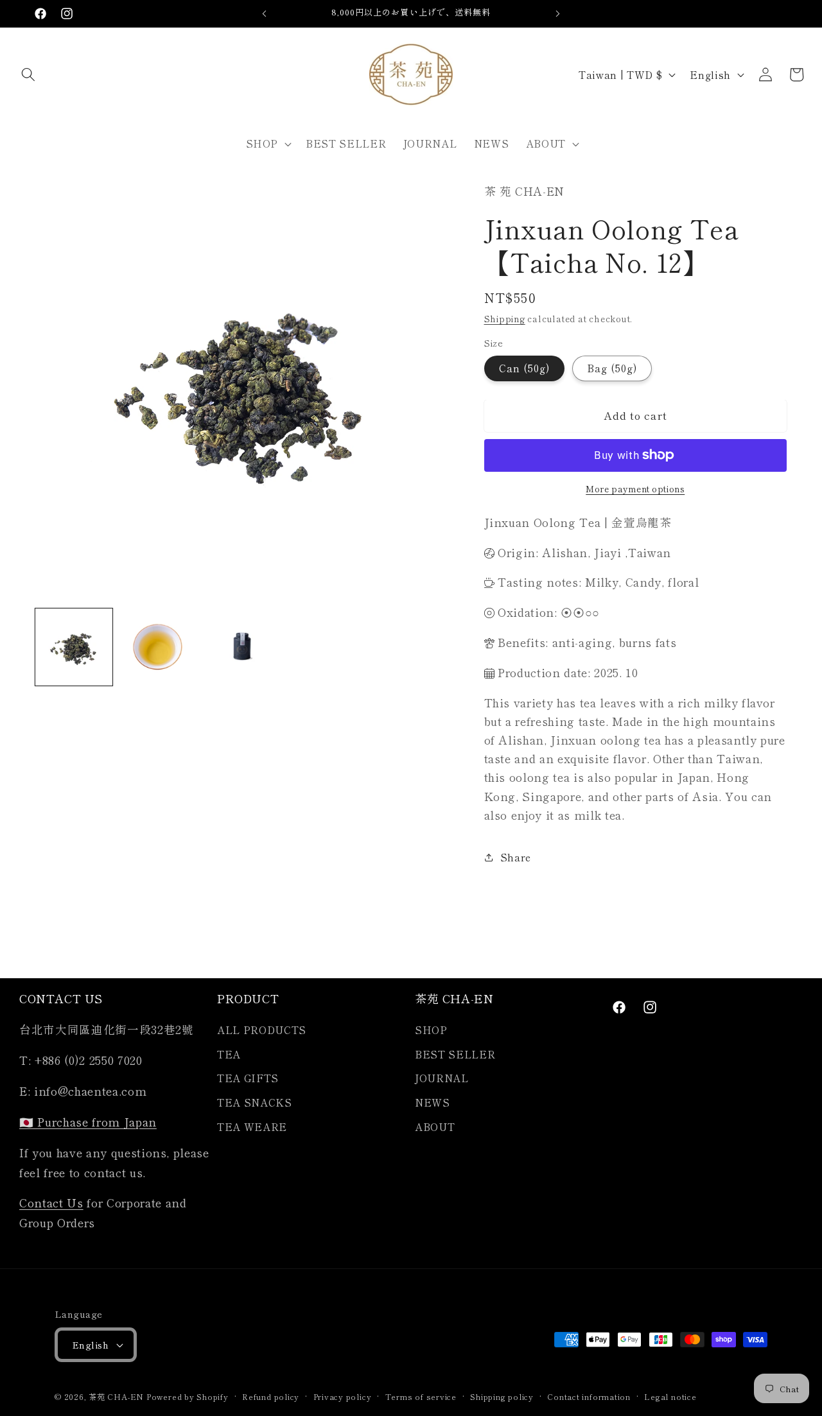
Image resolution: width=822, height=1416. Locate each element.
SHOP (431, 1030)
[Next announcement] (558, 13)
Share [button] (515, 857)
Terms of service (421, 1396)
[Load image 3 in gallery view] (242, 647)
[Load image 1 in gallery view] (73, 647)
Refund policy (270, 1396)
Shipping (504, 319)
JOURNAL (442, 1078)
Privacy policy (342, 1396)
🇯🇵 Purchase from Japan (88, 1122)
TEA (229, 1054)
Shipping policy (502, 1396)
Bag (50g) (612, 368)
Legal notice (670, 1396)
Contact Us (51, 1203)
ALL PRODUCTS (261, 1030)
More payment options (635, 489)
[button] (28, 74)
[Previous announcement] (264, 13)
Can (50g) (524, 368)
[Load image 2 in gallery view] (158, 647)
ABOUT (435, 1126)
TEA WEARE (252, 1126)
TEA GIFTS (248, 1078)
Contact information (589, 1396)
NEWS (432, 1103)
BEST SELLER (455, 1054)
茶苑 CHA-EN (116, 1396)
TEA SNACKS (254, 1103)
